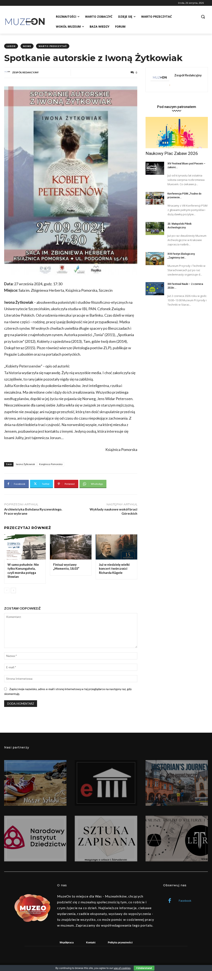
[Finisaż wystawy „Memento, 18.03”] (71, 547)
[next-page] (13, 590)
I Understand (144, 968)
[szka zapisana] (106, 838)
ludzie (11, 46)
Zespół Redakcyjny (25, 72)
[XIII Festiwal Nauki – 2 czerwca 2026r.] (155, 288)
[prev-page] (6, 590)
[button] (203, 17)
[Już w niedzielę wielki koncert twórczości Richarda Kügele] (116, 547)
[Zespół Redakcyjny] (8, 72)
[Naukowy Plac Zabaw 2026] (177, 132)
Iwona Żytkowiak (25, 464)
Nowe (27, 46)
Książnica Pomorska (51, 464)
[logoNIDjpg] (35, 838)
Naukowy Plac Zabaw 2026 (172, 153)
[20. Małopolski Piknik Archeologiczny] (155, 228)
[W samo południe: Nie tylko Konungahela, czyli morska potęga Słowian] (25, 547)
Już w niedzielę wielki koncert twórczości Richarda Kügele (114, 568)
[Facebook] (169, 900)
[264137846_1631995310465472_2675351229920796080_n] (177, 783)
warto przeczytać (53, 46)
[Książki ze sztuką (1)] (177, 838)
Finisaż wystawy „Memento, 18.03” (66, 567)
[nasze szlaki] (35, 783)
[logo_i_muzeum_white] (106, 783)
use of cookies (122, 968)
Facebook (185, 900)
